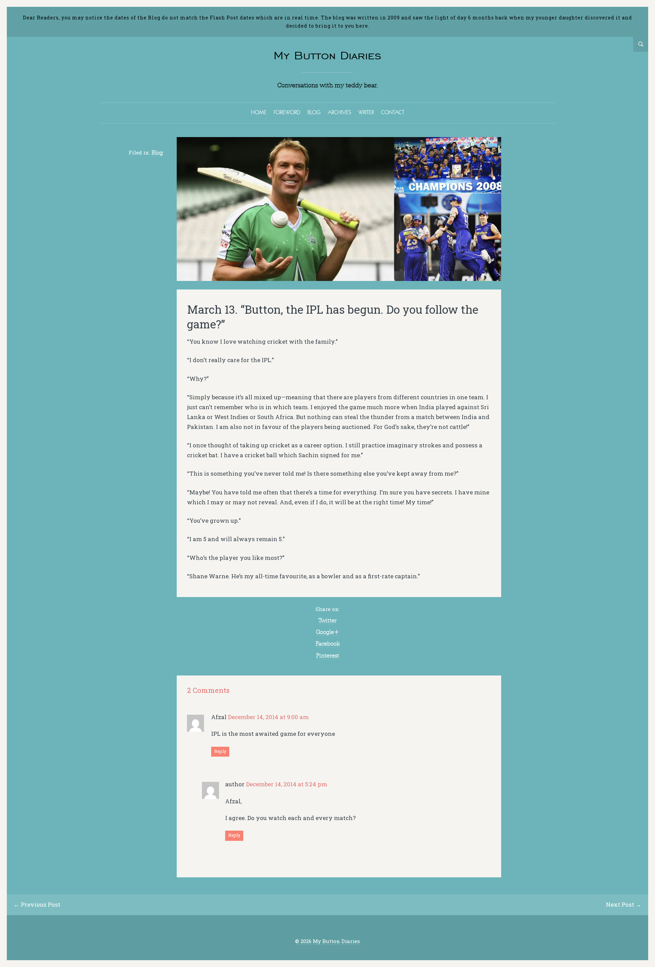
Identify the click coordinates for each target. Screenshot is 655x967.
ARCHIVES (339, 112)
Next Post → (623, 904)
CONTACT (392, 112)
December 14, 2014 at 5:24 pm (286, 784)
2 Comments (208, 690)
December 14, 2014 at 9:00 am (268, 717)
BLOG (314, 112)
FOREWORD (287, 112)
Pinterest (327, 655)
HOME (258, 112)
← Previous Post (37, 904)
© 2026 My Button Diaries (327, 941)
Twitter (327, 620)
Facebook (328, 643)
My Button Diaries (327, 55)
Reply (220, 751)
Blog (157, 152)
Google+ (327, 631)
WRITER (366, 112)
